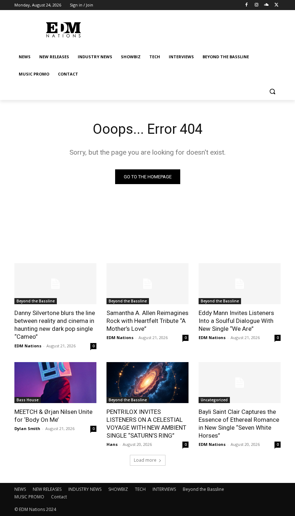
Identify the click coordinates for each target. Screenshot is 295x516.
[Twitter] (276, 5)
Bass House (27, 399)
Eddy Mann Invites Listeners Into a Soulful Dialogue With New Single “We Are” (236, 320)
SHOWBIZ (118, 489)
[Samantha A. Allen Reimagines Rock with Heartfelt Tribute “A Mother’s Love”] (147, 283)
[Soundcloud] (266, 5)
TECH (140, 489)
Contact (59, 497)
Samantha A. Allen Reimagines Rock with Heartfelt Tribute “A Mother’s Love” (147, 320)
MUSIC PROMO (29, 497)
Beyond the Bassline (36, 300)
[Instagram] (257, 5)
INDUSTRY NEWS (84, 489)
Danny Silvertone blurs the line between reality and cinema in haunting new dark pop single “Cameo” (54, 324)
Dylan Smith (27, 428)
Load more (145, 460)
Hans (112, 444)
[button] (272, 91)
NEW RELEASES (47, 489)
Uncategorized (214, 399)
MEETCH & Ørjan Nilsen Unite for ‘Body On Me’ (53, 415)
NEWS (20, 489)
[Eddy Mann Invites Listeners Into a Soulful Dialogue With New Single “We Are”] (240, 283)
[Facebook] (246, 5)
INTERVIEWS (164, 489)
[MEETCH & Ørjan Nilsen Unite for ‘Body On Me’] (55, 382)
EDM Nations (27, 345)
